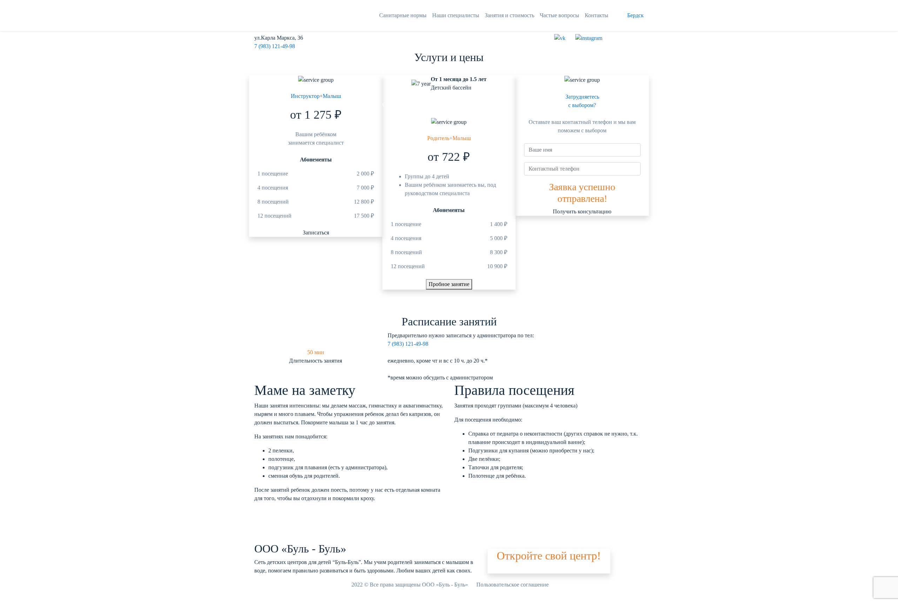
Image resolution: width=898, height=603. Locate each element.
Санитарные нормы (403, 15)
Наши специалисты (455, 15)
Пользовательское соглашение (512, 585)
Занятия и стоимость (509, 15)
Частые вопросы (559, 15)
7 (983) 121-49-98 (274, 46)
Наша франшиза (507, 569)
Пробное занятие (449, 284)
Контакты (596, 15)
